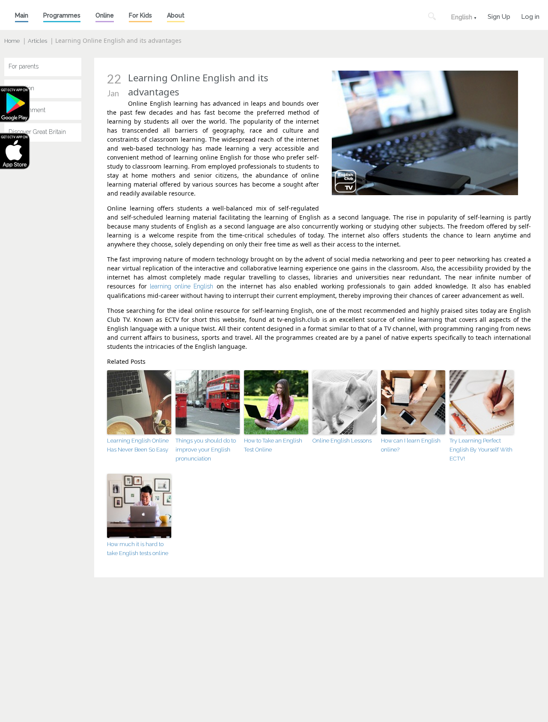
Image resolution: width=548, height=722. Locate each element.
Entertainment (27, 110)
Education (21, 88)
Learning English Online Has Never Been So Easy (138, 445)
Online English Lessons (342, 440)
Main (21, 15)
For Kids (140, 15)
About (176, 15)
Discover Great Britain (37, 131)
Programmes (61, 15)
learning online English (181, 286)
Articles (37, 41)
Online (104, 15)
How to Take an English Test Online (273, 445)
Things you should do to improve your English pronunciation (206, 449)
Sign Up (499, 15)
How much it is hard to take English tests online (137, 548)
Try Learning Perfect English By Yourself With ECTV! (481, 449)
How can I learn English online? (411, 445)
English (461, 17)
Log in (530, 15)
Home (12, 41)
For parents (24, 66)
